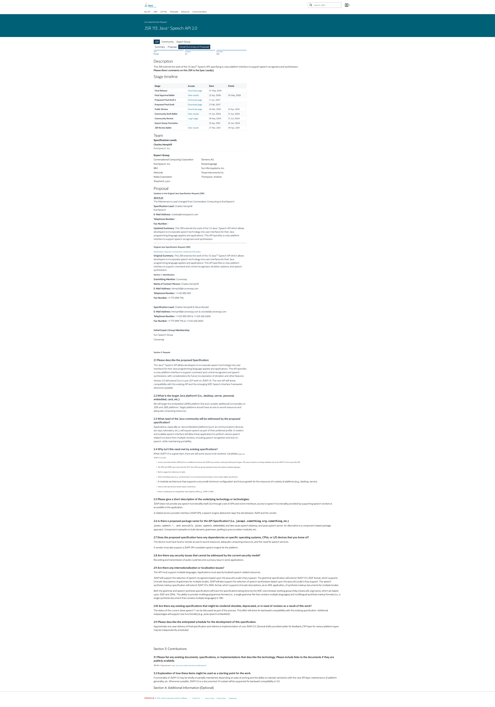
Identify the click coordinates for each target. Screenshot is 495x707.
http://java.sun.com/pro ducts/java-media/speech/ (189, 665)
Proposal (172, 46)
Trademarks (233, 698)
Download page (195, 90)
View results (193, 95)
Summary (160, 46)
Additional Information (192, 252)
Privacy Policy (221, 698)
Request (168, 252)
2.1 (186, 53)
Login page (193, 118)
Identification (158, 252)
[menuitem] (147, 12)
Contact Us (196, 698)
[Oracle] (149, 698)
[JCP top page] (150, 5)
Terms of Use (209, 698)
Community (168, 41)
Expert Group (183, 41)
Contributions (177, 252)
